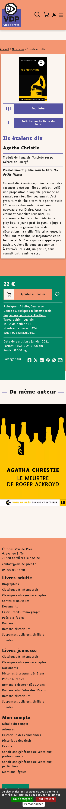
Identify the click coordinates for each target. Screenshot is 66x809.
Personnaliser (33, 804)
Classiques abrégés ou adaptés (24, 595)
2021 (45, 341)
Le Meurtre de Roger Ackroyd (29, 444)
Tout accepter (22, 799)
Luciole (29, 319)
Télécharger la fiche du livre (38, 123)
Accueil (4, 49)
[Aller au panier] (46, 14)
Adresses (8, 729)
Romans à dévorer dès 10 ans (23, 684)
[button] (41, 63)
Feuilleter (38, 108)
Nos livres (18, 49)
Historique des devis (17, 740)
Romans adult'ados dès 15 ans (24, 690)
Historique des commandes (21, 735)
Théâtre (7, 640)
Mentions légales (14, 772)
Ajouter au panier (33, 294)
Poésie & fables (13, 617)
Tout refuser (45, 799)
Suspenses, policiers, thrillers (25, 315)
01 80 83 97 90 (13, 570)
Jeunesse (37, 306)
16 (30, 324)
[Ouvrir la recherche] (37, 14)
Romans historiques (16, 629)
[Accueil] (11, 15)
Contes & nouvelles (15, 601)
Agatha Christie (21, 148)
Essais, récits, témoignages (21, 612)
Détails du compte (15, 724)
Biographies (10, 584)
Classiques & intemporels (33, 311)
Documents (10, 606)
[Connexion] (54, 15)
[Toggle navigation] (60, 14)
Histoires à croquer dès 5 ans (23, 673)
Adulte (24, 306)
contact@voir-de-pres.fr (19, 564)
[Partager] (29, 360)
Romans (7, 623)
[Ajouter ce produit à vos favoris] (57, 294)
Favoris (7, 746)
